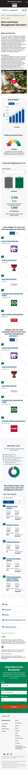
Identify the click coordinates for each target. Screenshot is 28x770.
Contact (17, 730)
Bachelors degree (8, 497)
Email (2, 689)
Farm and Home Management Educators (15, 15)
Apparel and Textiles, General (13, 559)
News (16, 728)
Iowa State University (9, 279)
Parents (4, 731)
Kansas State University (10, 241)
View (14, 5)
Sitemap (17, 735)
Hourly (17, 103)
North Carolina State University (12, 314)
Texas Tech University (9, 260)
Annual (11, 103)
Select (3, 700)
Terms (17, 740)
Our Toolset (18, 723)
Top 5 (12, 233)
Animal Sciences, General (12, 507)
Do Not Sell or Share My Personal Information (20, 747)
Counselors (5, 723)
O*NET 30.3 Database (12, 639)
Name (2, 682)
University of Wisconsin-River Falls (13, 421)
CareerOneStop (8, 656)
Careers (3, 15)
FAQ (16, 733)
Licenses (17, 743)
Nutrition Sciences (12, 525)
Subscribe (14, 707)
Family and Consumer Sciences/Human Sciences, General (13, 578)
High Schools (5, 729)
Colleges (4, 726)
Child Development (13, 542)
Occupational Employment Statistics (14, 651)
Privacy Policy (19, 738)
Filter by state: (6, 168)
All (4, 172)
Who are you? (5, 696)
